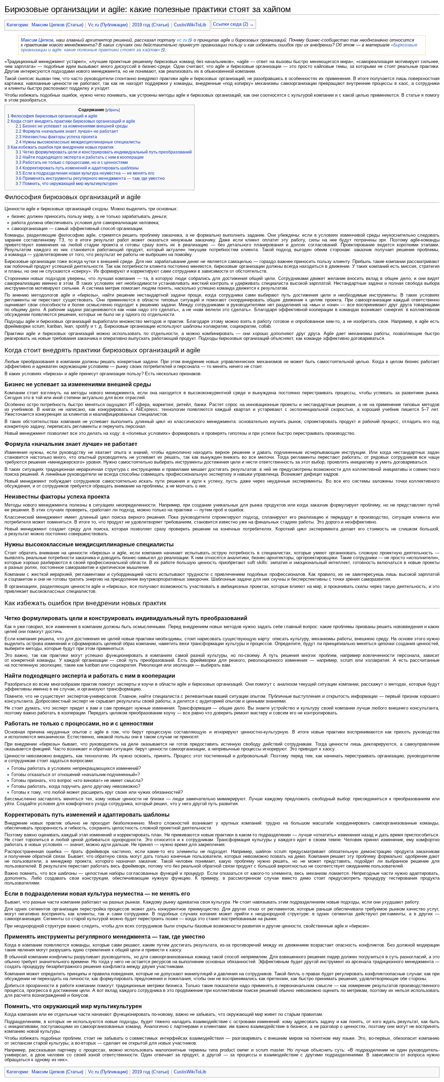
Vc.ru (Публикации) (108, 25)
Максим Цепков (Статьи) (57, 25)
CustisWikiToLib (190, 25)
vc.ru (182, 40)
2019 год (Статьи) (150, 25)
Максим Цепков (37, 40)
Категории (17, 25)
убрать (112, 110)
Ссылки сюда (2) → (233, 24)
